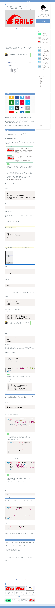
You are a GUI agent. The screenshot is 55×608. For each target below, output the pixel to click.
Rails (40, 85)
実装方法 (40, 126)
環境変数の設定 (13, 70)
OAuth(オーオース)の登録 (14, 68)
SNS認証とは (12, 65)
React (40, 83)
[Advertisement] (20, 36)
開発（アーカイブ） (41, 76)
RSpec (41, 86)
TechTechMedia (27, 1)
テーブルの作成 (13, 72)
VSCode (41, 89)
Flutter (41, 77)
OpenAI (41, 78)
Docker (41, 87)
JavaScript (41, 81)
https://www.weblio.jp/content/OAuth (15, 179)
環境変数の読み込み (13, 71)
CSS (40, 80)
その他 (40, 90)
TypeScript (41, 82)
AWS (40, 79)
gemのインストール (13, 69)
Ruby (40, 84)
